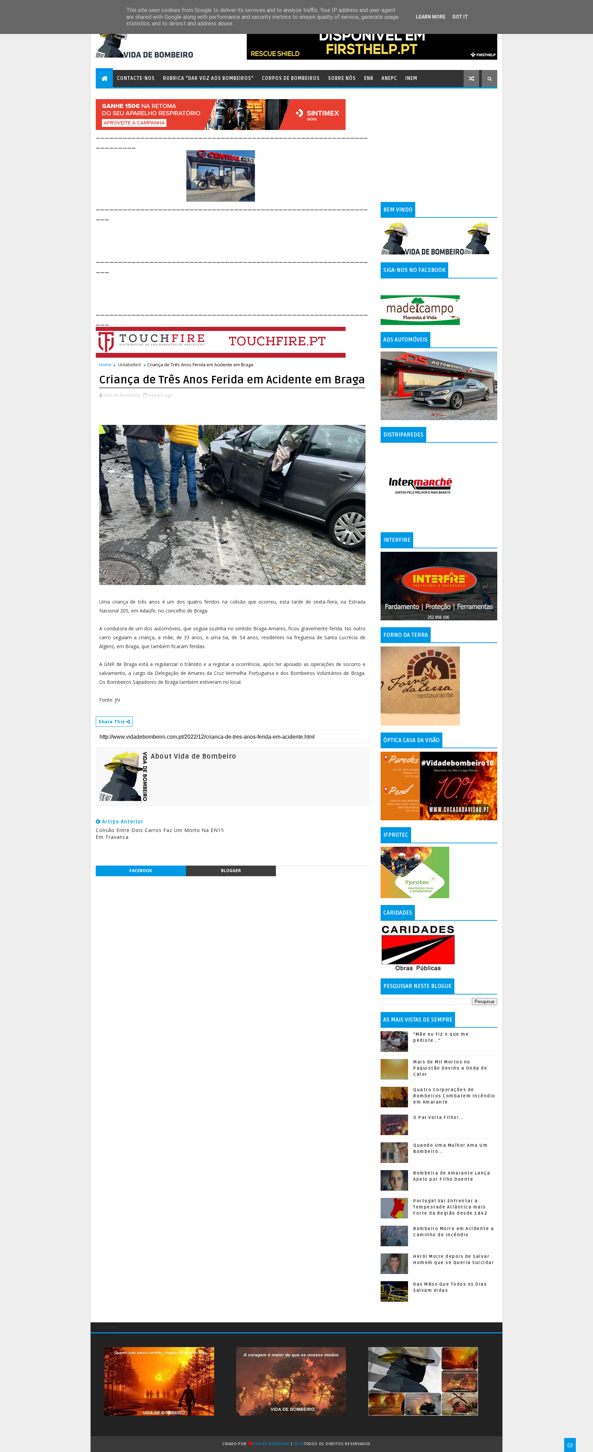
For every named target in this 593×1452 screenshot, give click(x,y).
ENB (368, 78)
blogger (231, 870)
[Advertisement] (221, 237)
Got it (460, 17)
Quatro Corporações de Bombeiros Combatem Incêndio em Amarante (454, 1096)
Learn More (430, 17)
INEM (411, 78)
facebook (140, 870)
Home (105, 364)
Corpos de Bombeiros (291, 78)
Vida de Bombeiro (271, 1444)
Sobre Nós (342, 78)
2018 (299, 1444)
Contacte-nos (136, 78)
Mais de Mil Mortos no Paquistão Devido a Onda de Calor (450, 1068)
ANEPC (389, 78)
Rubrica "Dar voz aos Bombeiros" (208, 78)
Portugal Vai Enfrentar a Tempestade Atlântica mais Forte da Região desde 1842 (450, 1207)
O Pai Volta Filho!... (438, 1117)
